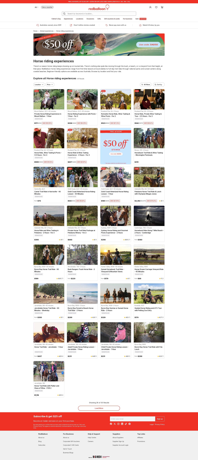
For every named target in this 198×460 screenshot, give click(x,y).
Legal (152, 424)
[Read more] (38, 25)
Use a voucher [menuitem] (47, 7)
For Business (68, 434)
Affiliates (140, 437)
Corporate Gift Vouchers (71, 441)
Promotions (141, 441)
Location (38, 84)
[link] (115, 146)
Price (48, 84)
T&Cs (80, 424)
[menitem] (156, 7)
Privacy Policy (37, 426)
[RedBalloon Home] (99, 7)
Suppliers (116, 434)
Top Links (141, 434)
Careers (90, 441)
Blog (39, 441)
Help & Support (94, 434)
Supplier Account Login (120, 445)
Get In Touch (67, 449)
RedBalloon (43, 434)
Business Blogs (68, 452)
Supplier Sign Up (118, 441)
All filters (147, 84)
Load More (99, 408)
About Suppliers (118, 437)
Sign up (160, 419)
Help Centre (92, 437)
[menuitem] (150, 7)
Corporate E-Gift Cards (71, 445)
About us (41, 437)
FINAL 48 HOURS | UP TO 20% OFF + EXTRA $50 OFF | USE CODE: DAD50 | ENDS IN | (99, 1)
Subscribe (41, 445)
